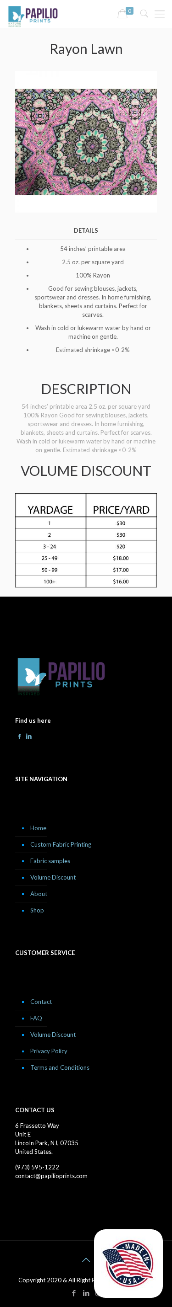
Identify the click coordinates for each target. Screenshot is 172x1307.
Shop (37, 910)
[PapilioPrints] (33, 13)
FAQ (36, 1018)
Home (38, 828)
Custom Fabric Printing (60, 844)
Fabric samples (50, 860)
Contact (41, 1001)
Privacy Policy (48, 1051)
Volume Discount (53, 877)
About (38, 893)
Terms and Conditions (59, 1067)
